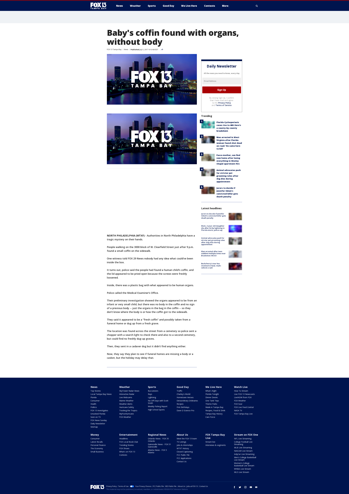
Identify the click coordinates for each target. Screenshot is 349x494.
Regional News (157, 434)
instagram (245, 487)
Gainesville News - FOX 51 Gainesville (159, 445)
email (256, 487)
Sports (152, 387)
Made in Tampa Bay (214, 407)
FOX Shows (124, 448)
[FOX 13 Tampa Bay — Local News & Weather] (100, 6)
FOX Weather (125, 417)
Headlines (123, 438)
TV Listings (181, 442)
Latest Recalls (97, 442)
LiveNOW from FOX (243, 397)
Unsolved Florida (98, 413)
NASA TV (238, 410)
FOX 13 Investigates (99, 410)
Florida (94, 397)
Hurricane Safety (126, 407)
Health (93, 404)
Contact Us (181, 461)
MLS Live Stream (241, 472)
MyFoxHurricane (126, 413)
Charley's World (183, 394)
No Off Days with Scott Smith (158, 401)
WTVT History (183, 448)
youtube (251, 487)
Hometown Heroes (185, 397)
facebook (234, 487)
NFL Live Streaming (242, 438)
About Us (182, 434)
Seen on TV (96, 417)
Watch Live (241, 387)
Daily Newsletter (98, 423)
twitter (240, 487)
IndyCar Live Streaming (244, 454)
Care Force (210, 417)
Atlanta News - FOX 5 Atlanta (157, 451)
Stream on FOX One (246, 434)
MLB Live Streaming (243, 447)
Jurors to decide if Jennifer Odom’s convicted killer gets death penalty (213, 215)
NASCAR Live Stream (243, 451)
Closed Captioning (185, 451)
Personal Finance (98, 445)
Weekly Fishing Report (157, 406)
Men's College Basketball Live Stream (245, 458)
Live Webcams (125, 397)
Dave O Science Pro (185, 410)
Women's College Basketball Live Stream (244, 464)
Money (95, 434)
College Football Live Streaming (243, 443)
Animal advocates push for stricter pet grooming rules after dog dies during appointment (228, 176)
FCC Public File (183, 455)
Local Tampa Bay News (101, 394)
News (126, 49)
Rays (150, 394)
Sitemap (94, 427)
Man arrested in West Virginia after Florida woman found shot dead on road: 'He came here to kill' (229, 143)
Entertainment (128, 434)
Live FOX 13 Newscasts (244, 394)
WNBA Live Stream (242, 469)
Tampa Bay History (213, 413)
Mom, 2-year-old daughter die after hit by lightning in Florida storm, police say (213, 228)
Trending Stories (126, 445)
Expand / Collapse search (256, 6)
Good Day (183, 387)
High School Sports (156, 409)
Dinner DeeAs (211, 397)
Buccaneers (153, 391)
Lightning (152, 397)
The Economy (97, 448)
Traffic (179, 391)
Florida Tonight (212, 394)
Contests (123, 455)
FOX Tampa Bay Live (243, 413)
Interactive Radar (126, 394)
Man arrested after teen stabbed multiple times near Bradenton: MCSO (213, 253)
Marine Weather (126, 400)
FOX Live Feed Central (244, 407)
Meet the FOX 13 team (187, 438)
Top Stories (96, 391)
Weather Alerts (125, 404)
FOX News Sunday (99, 420)
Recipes (180, 404)
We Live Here (213, 387)
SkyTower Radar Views (129, 391)
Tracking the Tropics (128, 410)
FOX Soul (238, 404)
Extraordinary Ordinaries (187, 400)
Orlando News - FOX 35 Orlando (158, 439)
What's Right (210, 391)
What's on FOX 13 (127, 451)
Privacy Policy (224, 102)
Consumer (95, 400)
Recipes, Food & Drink (215, 410)
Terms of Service (223, 105)
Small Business (97, 451)
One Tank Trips (212, 400)
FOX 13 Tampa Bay (114, 49)
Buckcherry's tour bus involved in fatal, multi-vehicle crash (211, 265)
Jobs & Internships (185, 445)
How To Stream (241, 391)
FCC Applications (184, 458)
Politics (94, 407)
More (225, 5)
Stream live (210, 442)
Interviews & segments (215, 445)
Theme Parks (211, 404)
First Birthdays (183, 407)
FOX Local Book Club (128, 442)
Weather (124, 387)
